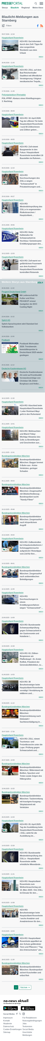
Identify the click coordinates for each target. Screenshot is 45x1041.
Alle (39, 282)
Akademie (7, 1024)
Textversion (27, 1026)
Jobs (24, 1024)
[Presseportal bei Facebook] (16, 1014)
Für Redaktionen (29, 1018)
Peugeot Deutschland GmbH (14, 292)
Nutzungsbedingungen (32, 1021)
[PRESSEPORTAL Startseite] (12, 3)
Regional (25, 8)
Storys (5, 8)
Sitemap (6, 1032)
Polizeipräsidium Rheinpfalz (14, 95)
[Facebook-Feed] (38, 26)
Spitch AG (6, 320)
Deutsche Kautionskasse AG (14, 368)
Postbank (6, 340)
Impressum (8, 1018)
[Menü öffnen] (41, 3)
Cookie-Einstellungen (12, 1029)
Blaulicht (15, 8)
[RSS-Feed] (41, 26)
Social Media (28, 1029)
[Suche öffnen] (36, 3)
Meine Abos (38, 8)
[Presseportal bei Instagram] (23, 1014)
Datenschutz (8, 1026)
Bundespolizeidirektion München (16, 456)
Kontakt (6, 1021)
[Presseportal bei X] (19, 1014)
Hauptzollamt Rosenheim (12, 38)
